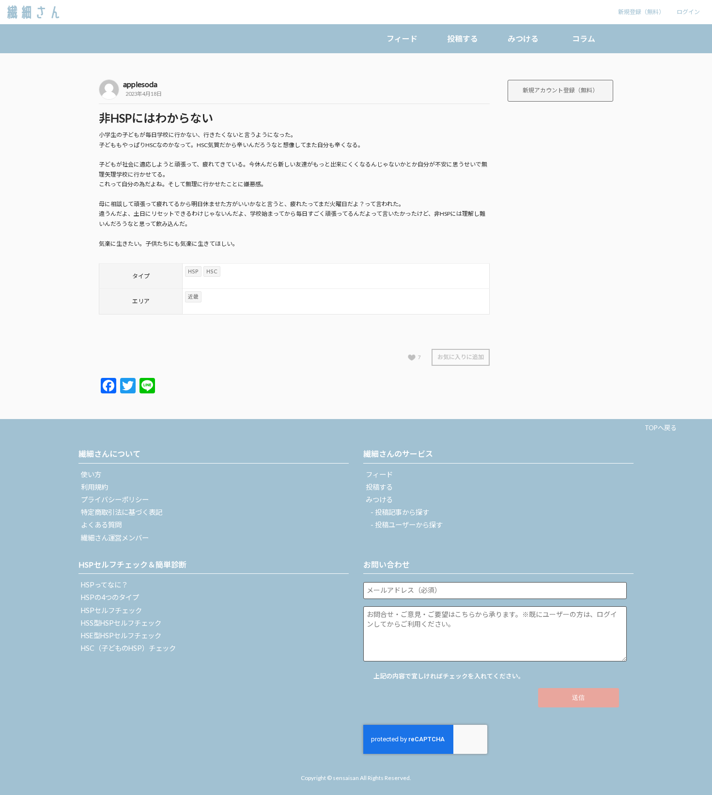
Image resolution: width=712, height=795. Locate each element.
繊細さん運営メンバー (115, 538)
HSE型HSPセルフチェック (121, 635)
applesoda (140, 84)
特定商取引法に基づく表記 (121, 512)
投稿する (462, 38)
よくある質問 (101, 525)
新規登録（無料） (641, 11)
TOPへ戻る (661, 428)
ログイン (688, 11)
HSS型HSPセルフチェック (121, 623)
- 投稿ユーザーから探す (407, 525)
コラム (583, 38)
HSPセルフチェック (111, 610)
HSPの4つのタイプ (110, 597)
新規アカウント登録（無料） (560, 90)
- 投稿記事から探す (400, 512)
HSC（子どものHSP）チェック (128, 648)
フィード (402, 38)
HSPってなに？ (104, 585)
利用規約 (94, 487)
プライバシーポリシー (115, 499)
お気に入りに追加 (460, 356)
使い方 (91, 474)
